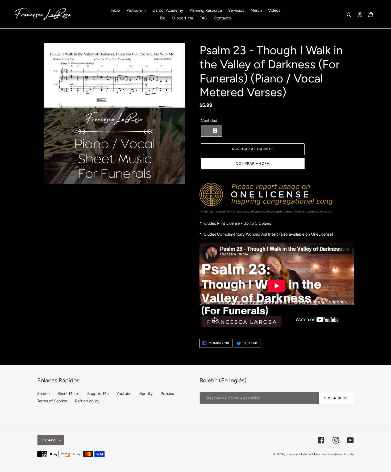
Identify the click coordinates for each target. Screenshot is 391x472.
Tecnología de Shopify (338, 454)
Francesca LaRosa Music (303, 454)
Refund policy (87, 401)
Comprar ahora (252, 163)
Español (49, 440)
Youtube (124, 393)
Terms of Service (52, 401)
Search (43, 393)
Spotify (146, 393)
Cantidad (209, 120)
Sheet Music (68, 393)
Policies (167, 393)
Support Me (98, 393)
